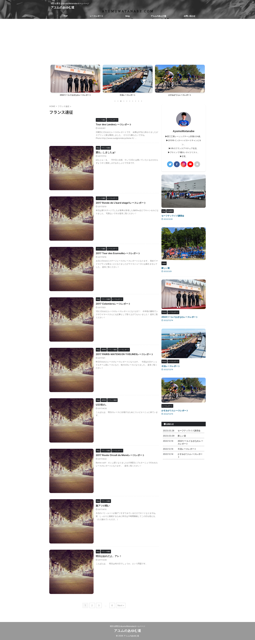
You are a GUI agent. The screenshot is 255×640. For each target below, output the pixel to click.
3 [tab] (120, 101)
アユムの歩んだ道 (158, 16)
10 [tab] (141, 101)
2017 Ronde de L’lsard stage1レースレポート (121, 202)
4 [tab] (123, 101)
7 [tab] (132, 101)
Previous (53, 82)
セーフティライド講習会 (172, 215)
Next (202, 82)
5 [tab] (126, 101)
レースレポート (96, 16)
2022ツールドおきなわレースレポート (179, 317)
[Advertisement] (127, 41)
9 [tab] (138, 101)
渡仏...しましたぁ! (105, 152)
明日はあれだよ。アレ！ (109, 556)
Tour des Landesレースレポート (114, 124)
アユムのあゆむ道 (62, 7)
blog (127, 16)
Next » (120, 605)
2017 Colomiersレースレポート (113, 303)
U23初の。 (102, 404)
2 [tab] (117, 101)
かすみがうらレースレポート (127, 95)
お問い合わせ (189, 16)
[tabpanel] (75, 81)
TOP (66, 16)
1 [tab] (114, 101)
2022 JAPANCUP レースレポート (180, 95)
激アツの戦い (103, 505)
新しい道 (165, 268)
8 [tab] (135, 101)
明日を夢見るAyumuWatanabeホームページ (127, 626)
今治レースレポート (75, 95)
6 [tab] (129, 101)
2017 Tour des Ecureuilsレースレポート (118, 253)
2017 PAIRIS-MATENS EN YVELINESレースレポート (124, 354)
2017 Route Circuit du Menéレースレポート (120, 455)
